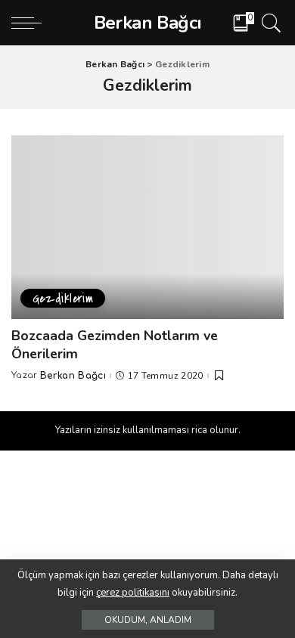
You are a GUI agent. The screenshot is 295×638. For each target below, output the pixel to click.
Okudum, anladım (147, 620)
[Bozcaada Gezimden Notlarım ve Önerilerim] (147, 227)
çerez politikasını (132, 592)
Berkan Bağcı (73, 375)
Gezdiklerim (63, 298)
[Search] (269, 22)
